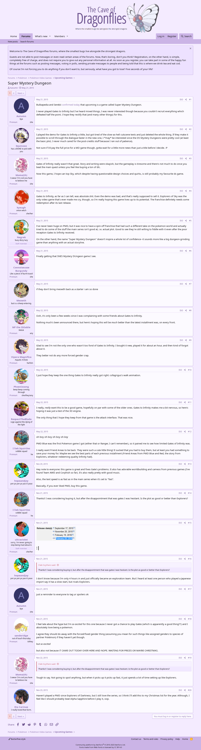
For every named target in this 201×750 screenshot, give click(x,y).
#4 (190, 191)
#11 (189, 402)
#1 (190, 99)
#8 (190, 310)
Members (59, 36)
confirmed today (71, 104)
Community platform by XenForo (100, 745)
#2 (190, 129)
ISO (181, 99)
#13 (189, 464)
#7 (190, 284)
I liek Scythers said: (47, 565)
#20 (189, 690)
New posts (13, 41)
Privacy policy (166, 739)
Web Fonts (98, 747)
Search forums (27, 41)
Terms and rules (150, 739)
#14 (189, 493)
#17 (189, 589)
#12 (189, 431)
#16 (189, 558)
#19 (189, 657)
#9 (190, 340)
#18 (189, 619)
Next (20, 93)
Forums (26, 36)
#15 (189, 522)
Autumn (14, 87)
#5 (190, 220)
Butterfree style (18, 739)
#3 (190, 158)
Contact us (136, 739)
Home (13, 36)
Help (177, 739)
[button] (50, 36)
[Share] (186, 99)
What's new (41, 36)
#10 (189, 370)
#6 (190, 250)
